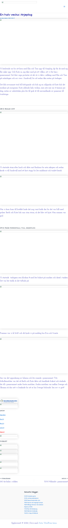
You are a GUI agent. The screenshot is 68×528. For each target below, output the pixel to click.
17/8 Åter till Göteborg (30, 509)
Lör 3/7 (2, 428)
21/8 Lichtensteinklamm (31, 498)
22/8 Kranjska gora (30, 496)
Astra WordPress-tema (48, 523)
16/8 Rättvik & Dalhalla (30, 511)
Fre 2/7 (2, 424)
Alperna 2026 (28, 507)
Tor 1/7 (2, 419)
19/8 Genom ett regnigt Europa (33, 502)
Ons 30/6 (2, 415)
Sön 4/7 (2, 432)
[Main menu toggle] (64, 6)
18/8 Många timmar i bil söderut (33, 504)
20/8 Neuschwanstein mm (32, 500)
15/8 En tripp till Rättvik (31, 513)
